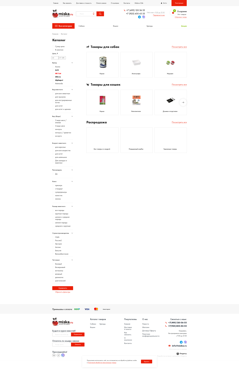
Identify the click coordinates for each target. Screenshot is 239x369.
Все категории (65, 25)
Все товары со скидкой (102, 149)
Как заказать (67, 3)
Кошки (115, 26)
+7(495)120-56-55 (177, 322)
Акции (184, 26)
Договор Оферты (149, 331)
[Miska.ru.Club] (58, 355)
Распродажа (96, 122)
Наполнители (136, 111)
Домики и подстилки (170, 111)
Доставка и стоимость (83, 3)
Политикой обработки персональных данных (102, 363)
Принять (146, 362)
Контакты (127, 3)
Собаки (82, 26)
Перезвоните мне (159, 15)
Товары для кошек (106, 84)
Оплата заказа (101, 3)
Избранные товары (181, 17)
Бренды (150, 26)
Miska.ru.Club (139, 3)
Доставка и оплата (128, 328)
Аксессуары (136, 73)
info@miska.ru (179, 345)
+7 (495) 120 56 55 (135, 10)
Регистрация (179, 3)
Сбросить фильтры (62, 292)
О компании (115, 3)
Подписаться (78, 334)
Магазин (145, 327)
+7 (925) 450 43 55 (135, 13)
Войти (165, 3)
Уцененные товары (170, 149)
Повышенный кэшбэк (136, 149)
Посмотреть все (179, 46)
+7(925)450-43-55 (177, 325)
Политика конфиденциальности (150, 335)
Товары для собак (105, 46)
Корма (102, 73)
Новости (145, 324)
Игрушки (170, 73)
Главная (55, 3)
